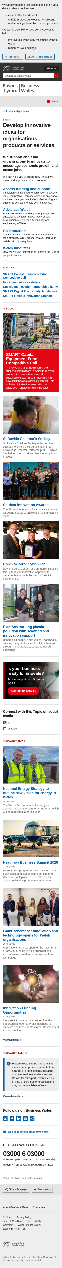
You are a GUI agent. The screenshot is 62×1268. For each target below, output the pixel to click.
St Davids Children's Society (26, 439)
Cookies (7, 1217)
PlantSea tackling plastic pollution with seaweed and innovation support (26, 631)
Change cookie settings (40, 57)
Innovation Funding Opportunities (19, 1010)
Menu (55, 101)
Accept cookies (13, 57)
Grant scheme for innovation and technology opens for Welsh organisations (30, 935)
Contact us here (21, 690)
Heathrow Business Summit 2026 (30, 862)
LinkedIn (12, 728)
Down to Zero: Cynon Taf (24, 564)
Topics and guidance (17, 111)
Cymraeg (51, 68)
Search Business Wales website (56, 75)
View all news (11, 1039)
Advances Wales (16, 209)
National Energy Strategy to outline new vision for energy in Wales (29, 793)
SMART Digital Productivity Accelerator (30, 291)
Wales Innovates (16, 248)
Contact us (39, 1207)
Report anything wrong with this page (23, 1178)
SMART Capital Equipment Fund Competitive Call (25, 275)
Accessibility (34, 1221)
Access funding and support (27, 189)
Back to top (44, 1189)
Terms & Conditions (13, 1221)
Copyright (8, 1225)
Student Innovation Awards (25, 505)
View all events (11, 1096)
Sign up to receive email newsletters (28, 1131)
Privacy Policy (24, 1217)
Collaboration (14, 231)
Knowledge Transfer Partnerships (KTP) (30, 286)
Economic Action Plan (14, 1228)
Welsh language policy (29, 1225)
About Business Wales (15, 1207)
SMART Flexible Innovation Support (27, 295)
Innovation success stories (21, 282)
